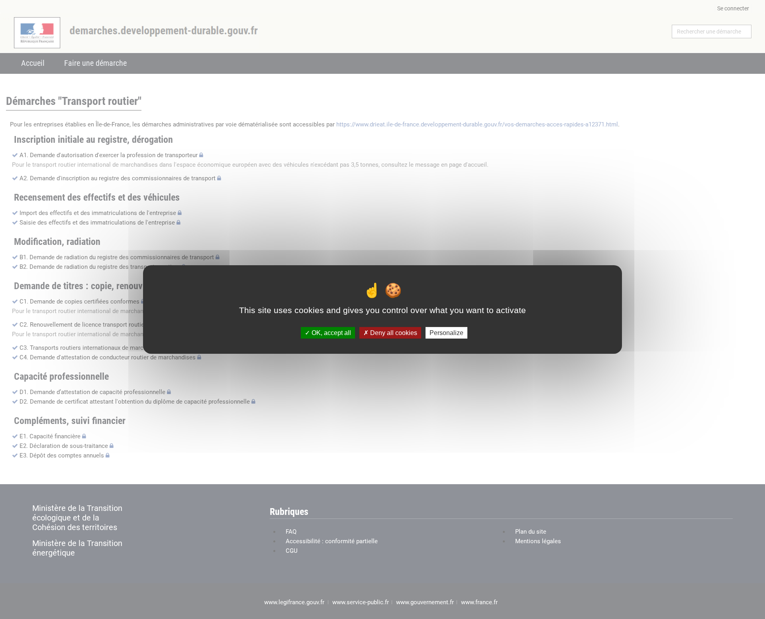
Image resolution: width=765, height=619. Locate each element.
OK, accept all (330, 332)
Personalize (446, 332)
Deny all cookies (393, 332)
